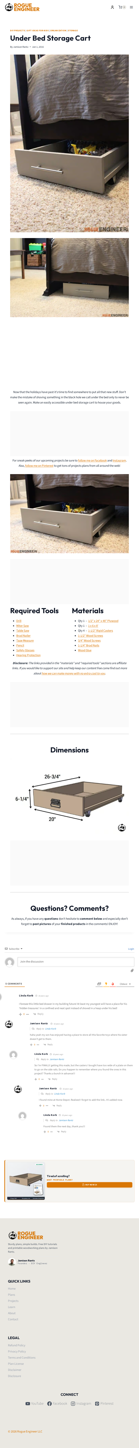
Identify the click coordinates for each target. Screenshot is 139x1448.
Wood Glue (84, 650)
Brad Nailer (23, 636)
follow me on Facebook (92, 460)
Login (131, 949)
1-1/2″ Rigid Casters (100, 631)
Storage (73, 30)
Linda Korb (50, 1028)
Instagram (119, 460)
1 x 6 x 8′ (93, 626)
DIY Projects (17, 30)
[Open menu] (131, 7)
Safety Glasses (25, 650)
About (12, 1313)
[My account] (112, 7)
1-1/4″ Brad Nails (88, 645)
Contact (13, 1319)
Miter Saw (22, 626)
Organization (58, 30)
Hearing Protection (28, 655)
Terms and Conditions (21, 1358)
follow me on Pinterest (39, 466)
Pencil (20, 645)
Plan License (16, 1364)
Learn (11, 1307)
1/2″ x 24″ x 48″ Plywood (103, 621)
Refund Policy (16, 1345)
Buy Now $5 (91, 1184)
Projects (13, 1301)
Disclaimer (14, 1370)
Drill (18, 621)
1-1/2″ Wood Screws (90, 636)
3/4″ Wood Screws (89, 640)
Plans (11, 1295)
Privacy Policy (17, 1351)
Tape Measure (25, 640)
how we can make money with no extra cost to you (73, 673)
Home (12, 1289)
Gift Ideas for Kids (38, 30)
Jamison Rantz (20, 47)
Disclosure (14, 1376)
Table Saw (22, 631)
